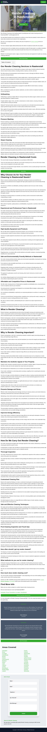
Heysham (26, 669)
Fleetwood (26, 668)
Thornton (26, 660)
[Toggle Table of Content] (12, 62)
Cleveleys (26, 666)
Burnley (4, 656)
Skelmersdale (27, 653)
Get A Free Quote (23, 640)
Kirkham (26, 654)
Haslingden (3, 592)
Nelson (3, 662)
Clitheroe (4, 665)
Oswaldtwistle (24, 592)
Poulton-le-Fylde (27, 659)
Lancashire (26, 665)
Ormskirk (26, 656)
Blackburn (4, 660)
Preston (25, 650)
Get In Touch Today (23, 58)
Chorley (4, 666)
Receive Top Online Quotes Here (23, 595)
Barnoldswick (5, 668)
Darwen (4, 657)
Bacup (7, 592)
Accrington (17, 592)
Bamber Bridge (5, 669)
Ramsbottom (12, 592)
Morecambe (26, 670)
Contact (43, 2)
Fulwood (26, 652)
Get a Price (23, 171)
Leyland (4, 670)
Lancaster (26, 662)
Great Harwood (5, 659)
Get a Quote (22, 24)
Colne (3, 663)
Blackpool (26, 663)
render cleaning (34, 41)
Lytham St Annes (27, 657)
